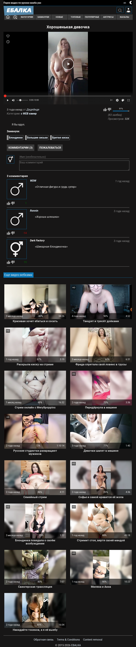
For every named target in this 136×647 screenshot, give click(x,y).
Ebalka (76, 645)
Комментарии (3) (20, 147)
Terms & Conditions (68, 639)
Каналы (124, 17)
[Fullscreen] (128, 100)
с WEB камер (29, 113)
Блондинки (16, 137)
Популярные (92, 17)
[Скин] (122, 100)
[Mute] (13, 100)
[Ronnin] (17, 219)
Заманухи (43, 17)
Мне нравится (105, 109)
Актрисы (108, 17)
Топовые (76, 17)
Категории (27, 17)
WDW (33, 180)
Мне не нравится (109, 109)
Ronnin (34, 210)
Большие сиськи (37, 137)
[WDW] (17, 189)
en (125, 2)
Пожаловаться (50, 147)
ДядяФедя (33, 109)
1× (111, 100)
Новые (59, 17)
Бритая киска (60, 137)
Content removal (92, 639)
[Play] (68, 64)
